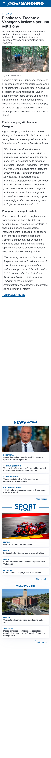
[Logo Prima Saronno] (25, 3)
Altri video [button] (42, 642)
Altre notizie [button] (41, 499)
